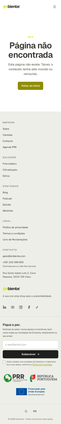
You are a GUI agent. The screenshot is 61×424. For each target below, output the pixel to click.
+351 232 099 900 (13, 262)
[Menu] (54, 6)
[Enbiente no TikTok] (37, 307)
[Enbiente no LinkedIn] (4, 307)
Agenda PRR (9, 147)
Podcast (7, 198)
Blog (5, 192)
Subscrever (29, 354)
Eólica (6, 175)
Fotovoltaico (10, 163)
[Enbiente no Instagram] (21, 307)
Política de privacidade (15, 227)
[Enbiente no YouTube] (12, 307)
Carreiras (7, 134)
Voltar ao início (30, 86)
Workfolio (8, 210)
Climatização (10, 169)
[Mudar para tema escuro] (26, 411)
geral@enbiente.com (14, 256)
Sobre (6, 128)
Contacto (8, 141)
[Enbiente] (11, 7)
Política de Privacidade (42, 364)
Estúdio (7, 204)
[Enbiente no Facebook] (29, 307)
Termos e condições (14, 233)
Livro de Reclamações (15, 239)
